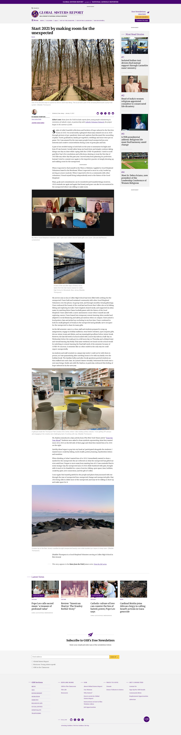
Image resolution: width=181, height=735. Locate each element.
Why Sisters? (88, 693)
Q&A (33, 690)
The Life (64, 690)
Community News (135, 693)
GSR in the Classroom (84, 20)
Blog (33, 37)
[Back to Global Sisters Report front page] (57, 14)
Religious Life (37, 703)
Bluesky (71, 720)
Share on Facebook (101, 113)
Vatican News (38, 595)
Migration (36, 696)
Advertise (132, 699)
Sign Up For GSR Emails (137, 690)
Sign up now (142, 14)
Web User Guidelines (78, 725)
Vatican (34, 599)
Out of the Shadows (67, 20)
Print (113, 113)
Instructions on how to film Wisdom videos (93, 703)
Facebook (79, 720)
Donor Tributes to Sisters (115, 690)
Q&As (56, 20)
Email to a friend (109, 113)
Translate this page (142, 20)
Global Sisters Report (146, 719)
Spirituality (36, 710)
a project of (90, 2)
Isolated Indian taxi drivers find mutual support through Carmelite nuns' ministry (134, 64)
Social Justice (37, 706)
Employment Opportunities (138, 696)
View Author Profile (36, 119)
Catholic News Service (46, 613)
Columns (49, 20)
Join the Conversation (38, 122)
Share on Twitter (105, 113)
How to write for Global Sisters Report (91, 697)
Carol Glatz (35, 613)
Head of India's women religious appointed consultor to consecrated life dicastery (133, 103)
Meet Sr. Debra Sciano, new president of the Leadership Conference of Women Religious (134, 179)
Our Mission (88, 690)
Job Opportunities (90, 707)
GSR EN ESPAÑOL (142, 17)
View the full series (100, 564)
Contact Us (133, 686)
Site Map (87, 725)
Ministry (35, 700)
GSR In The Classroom (68, 686)
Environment (37, 693)
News (42, 20)
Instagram (82, 720)
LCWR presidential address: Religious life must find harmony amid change (133, 141)
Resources (64, 693)
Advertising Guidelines (66, 725)
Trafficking (36, 713)
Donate (109, 686)
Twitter (75, 720)
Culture (63, 599)
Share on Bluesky (98, 113)
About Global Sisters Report (93, 686)
